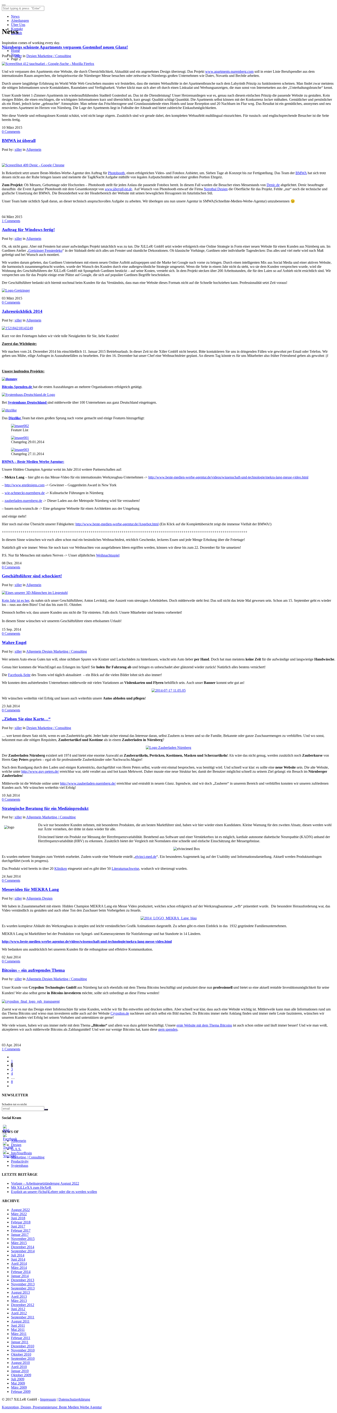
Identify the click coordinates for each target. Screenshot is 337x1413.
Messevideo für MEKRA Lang (30, 889)
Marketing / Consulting (54, 56)
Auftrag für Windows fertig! (28, 229)
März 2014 (19, 1268)
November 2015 (23, 1239)
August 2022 (20, 1210)
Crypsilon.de (119, 1013)
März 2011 (19, 1334)
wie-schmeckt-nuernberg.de (25, 493)
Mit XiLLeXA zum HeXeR (31, 1187)
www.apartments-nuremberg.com (229, 71)
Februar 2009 (20, 1391)
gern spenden (167, 1029)
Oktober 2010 (21, 1354)
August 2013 (20, 1292)
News (15, 16)
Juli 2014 (17, 1255)
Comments (11, 132)
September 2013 (23, 1288)
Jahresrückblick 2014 (22, 311)
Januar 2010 (20, 1371)
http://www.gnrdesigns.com (24, 485)
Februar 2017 (20, 1230)
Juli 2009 (17, 1379)
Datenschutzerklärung (74, 1399)
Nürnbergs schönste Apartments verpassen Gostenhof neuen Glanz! (65, 47)
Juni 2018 (18, 1218)
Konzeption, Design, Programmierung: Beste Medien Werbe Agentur (52, 1407)
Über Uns (18, 25)
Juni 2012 (18, 1309)
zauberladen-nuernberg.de (23, 501)
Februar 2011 (20, 1338)
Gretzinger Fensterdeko (45, 250)
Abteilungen (20, 20)
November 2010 (23, 1350)
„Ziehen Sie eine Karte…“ (26, 718)
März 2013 (19, 1301)
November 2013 (23, 1284)
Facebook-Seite (19, 675)
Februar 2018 (20, 1222)
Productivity (20, 1161)
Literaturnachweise (125, 868)
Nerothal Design (216, 189)
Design (32, 56)
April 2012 (19, 1313)
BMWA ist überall (19, 140)
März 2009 (19, 1387)
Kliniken (60, 868)
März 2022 (19, 1214)
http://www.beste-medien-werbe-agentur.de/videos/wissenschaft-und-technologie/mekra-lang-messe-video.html (228, 477)
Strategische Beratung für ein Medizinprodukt (45, 808)
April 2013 (19, 1296)
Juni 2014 (18, 1259)
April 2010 (19, 1367)
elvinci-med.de (145, 857)
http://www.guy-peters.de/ (40, 771)
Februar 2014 (20, 1272)
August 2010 (20, 1363)
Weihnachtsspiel (107, 555)
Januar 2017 (20, 1235)
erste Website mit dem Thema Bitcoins (204, 1025)
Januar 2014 (20, 1276)
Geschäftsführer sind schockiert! (32, 576)
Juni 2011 (18, 1325)
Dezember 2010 (22, 1346)
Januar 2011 (19, 1342)
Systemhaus (19, 1165)
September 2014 (23, 1251)
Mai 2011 (18, 1330)
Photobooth (116, 173)
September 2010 (23, 1358)
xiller (18, 56)
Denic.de (273, 185)
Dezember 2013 (22, 1280)
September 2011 (22, 1317)
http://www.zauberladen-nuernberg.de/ (88, 783)
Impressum (48, 1399)
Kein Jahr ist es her (15, 600)
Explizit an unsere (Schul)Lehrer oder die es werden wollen (54, 1192)
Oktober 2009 (21, 1375)
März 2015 (19, 1243)
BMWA (301, 173)
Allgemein (33, 149)
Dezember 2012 (22, 1305)
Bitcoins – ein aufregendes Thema (33, 970)
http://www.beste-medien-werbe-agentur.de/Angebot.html (117, 524)
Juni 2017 (18, 1226)
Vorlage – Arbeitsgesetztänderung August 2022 (45, 1183)
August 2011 (20, 1321)
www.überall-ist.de (118, 189)
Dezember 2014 (22, 1247)
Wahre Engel (14, 642)
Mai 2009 (18, 1383)
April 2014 (19, 1263)
